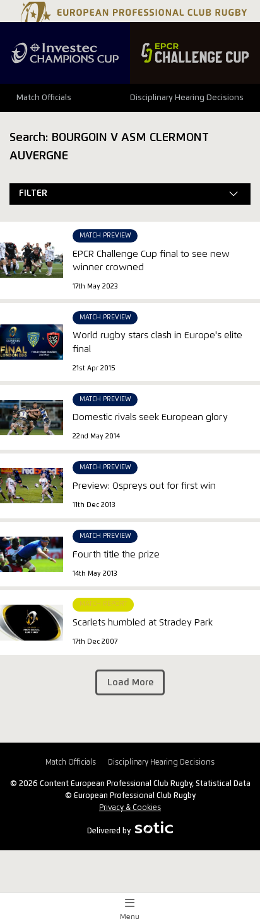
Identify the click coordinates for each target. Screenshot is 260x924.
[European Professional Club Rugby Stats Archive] (132, 17)
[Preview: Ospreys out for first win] (31, 485)
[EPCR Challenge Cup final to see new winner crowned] (31, 259)
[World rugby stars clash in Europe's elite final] (31, 342)
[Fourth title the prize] (31, 554)
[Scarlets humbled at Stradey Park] (31, 622)
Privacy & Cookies (130, 808)
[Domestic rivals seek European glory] (31, 417)
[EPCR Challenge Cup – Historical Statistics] (195, 53)
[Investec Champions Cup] (65, 53)
